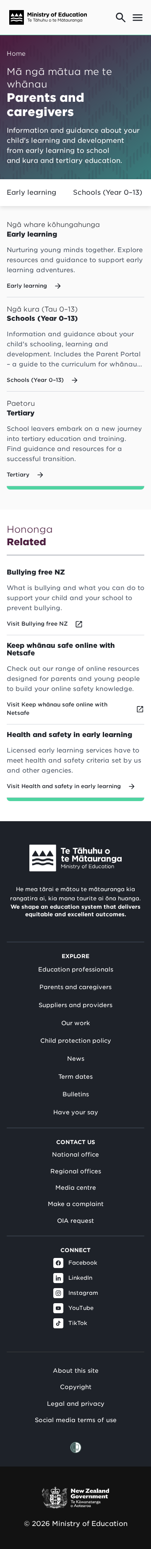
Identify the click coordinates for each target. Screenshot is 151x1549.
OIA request (75, 1220)
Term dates (75, 1076)
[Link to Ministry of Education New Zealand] (75, 858)
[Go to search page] (121, 17)
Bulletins (75, 1094)
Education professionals (75, 969)
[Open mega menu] (137, 17)
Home (16, 53)
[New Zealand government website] (75, 1498)
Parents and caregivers (75, 987)
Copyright (75, 1386)
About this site (76, 1370)
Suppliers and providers (75, 1005)
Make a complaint (76, 1204)
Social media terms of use (76, 1419)
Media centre (75, 1187)
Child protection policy (75, 1040)
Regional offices (75, 1171)
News (75, 1058)
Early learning (31, 192)
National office (75, 1154)
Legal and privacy (75, 1403)
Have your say (75, 1112)
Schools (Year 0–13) (107, 192)
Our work (75, 1023)
